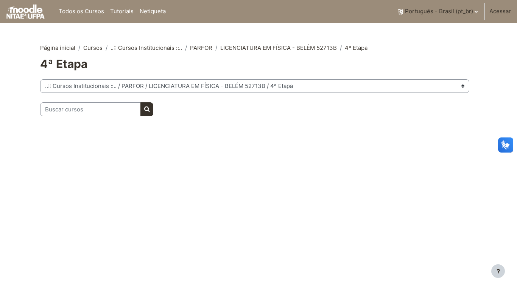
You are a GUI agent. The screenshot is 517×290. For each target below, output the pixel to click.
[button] (437, 11)
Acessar (500, 11)
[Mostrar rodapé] (498, 271)
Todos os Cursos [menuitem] (81, 11)
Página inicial (57, 47)
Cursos (93, 47)
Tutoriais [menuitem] (122, 11)
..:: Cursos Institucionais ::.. (146, 47)
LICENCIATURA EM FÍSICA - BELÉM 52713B (278, 47)
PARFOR (201, 47)
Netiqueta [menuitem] (153, 11)
